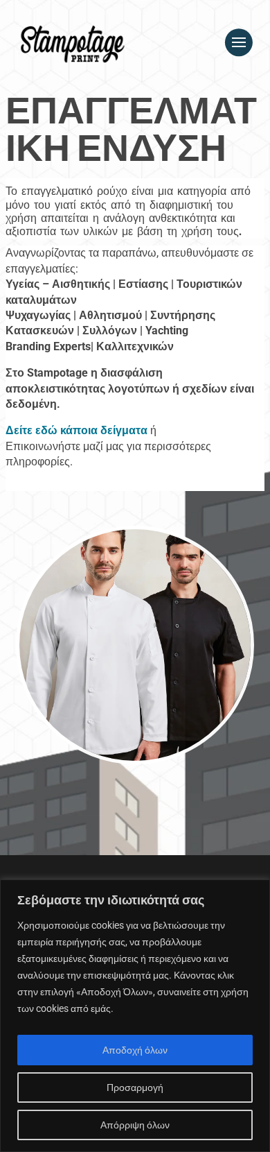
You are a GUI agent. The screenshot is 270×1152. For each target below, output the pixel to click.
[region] (135, 1015)
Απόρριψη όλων (135, 1124)
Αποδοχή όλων (135, 1050)
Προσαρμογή (135, 1087)
